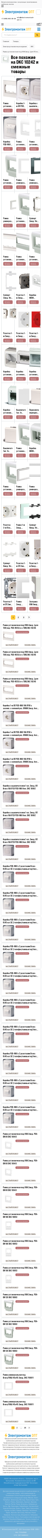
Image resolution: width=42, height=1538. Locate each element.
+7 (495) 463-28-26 (8, 19)
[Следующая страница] (29, 617)
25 (25, 1428)
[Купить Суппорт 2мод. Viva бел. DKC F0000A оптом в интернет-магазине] (14, 281)
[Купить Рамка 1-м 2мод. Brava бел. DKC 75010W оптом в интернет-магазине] (27, 511)
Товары (16, 41)
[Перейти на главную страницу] (16, 29)
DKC (32, 46)
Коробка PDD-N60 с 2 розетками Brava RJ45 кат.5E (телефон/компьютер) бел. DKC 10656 (20, 869)
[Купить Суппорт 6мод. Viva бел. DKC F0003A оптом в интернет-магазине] (14, 549)
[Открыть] (38, 29)
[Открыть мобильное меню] (2, 6)
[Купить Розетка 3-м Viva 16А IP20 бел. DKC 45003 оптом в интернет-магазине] (14, 511)
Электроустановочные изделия (15, 46)
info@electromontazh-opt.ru (25, 19)
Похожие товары (30, 645)
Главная (6, 41)
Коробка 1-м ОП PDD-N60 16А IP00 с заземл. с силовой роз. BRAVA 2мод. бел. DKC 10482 (20, 708)
